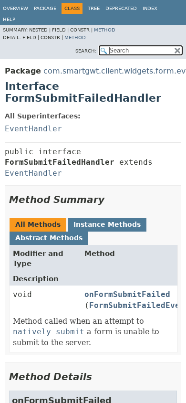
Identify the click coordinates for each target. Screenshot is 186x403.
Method (104, 29)
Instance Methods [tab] (107, 224)
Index (150, 8)
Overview (15, 8)
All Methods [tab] (38, 224)
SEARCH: (85, 50)
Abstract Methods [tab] (49, 238)
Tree (94, 8)
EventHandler (33, 128)
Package (45, 8)
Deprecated (121, 8)
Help (9, 19)
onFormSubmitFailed (127, 294)
